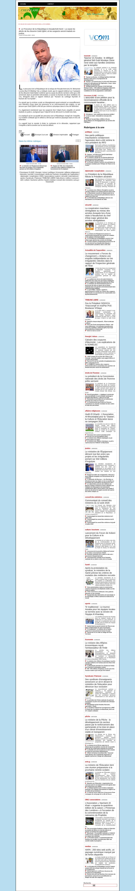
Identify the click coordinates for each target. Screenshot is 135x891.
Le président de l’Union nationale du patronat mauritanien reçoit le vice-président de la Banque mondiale (100, 701)
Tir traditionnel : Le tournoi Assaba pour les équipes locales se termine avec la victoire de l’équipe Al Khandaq (100, 610)
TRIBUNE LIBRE (48, 178)
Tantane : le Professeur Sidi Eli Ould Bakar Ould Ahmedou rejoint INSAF (98, 155)
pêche (40, 180)
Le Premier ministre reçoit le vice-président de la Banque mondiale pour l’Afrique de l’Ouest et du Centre (100, 164)
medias (52, 180)
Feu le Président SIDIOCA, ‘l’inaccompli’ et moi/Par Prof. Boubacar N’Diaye (98, 305)
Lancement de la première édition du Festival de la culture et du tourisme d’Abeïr (99, 552)
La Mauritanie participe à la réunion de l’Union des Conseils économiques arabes (99, 666)
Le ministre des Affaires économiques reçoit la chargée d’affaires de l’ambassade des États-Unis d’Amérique (100, 662)
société (30, 174)
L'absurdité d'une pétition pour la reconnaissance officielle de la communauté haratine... (99, 100)
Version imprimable (60, 135)
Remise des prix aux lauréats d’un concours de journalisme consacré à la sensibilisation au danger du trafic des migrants (100, 875)
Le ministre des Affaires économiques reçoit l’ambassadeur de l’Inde (96, 645)
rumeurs (75, 178)
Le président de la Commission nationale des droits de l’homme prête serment (100, 378)
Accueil (23, 4)
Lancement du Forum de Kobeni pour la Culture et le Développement (100, 535)
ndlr (21, 180)
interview (23, 174)
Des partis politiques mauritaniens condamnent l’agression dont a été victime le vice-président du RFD (100, 139)
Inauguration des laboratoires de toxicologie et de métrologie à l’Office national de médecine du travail (100, 596)
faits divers (61, 178)
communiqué (39, 174)
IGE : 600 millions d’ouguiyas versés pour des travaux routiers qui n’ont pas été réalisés (99, 669)
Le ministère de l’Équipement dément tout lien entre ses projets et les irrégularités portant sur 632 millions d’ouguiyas (33, 167)
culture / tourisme (30, 180)
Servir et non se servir (94, 330)
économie (59, 172)
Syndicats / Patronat (33, 178)
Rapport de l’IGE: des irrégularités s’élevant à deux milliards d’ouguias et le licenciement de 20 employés (63, 167)
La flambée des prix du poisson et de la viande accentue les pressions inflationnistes (100, 750)
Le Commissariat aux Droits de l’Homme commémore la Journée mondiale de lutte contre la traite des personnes (99, 404)
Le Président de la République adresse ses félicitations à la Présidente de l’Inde (99, 198)
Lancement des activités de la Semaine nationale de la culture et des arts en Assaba (98, 558)
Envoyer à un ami (41, 135)
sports (22, 178)
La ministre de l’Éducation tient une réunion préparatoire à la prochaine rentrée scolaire (99, 767)
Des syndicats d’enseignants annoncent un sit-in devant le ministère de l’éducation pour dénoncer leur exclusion (98, 683)
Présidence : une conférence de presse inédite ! (100, 114)
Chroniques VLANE (27, 172)
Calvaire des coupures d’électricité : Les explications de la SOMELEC (100, 342)
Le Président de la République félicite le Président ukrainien (99, 175)
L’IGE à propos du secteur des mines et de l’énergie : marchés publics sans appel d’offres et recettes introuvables (100, 358)
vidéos (68, 178)
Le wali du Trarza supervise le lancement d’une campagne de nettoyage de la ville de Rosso (100, 793)
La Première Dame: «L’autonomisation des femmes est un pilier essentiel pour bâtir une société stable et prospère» (99, 839)
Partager (75, 135)
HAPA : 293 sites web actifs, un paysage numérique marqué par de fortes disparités (100, 852)
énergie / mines (41, 172)
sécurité (64, 176)
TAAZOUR (50, 182)
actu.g (76, 180)
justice (57, 176)
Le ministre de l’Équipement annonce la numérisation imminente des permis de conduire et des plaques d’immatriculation (99, 235)
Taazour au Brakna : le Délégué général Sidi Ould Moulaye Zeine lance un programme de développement (99, 78)
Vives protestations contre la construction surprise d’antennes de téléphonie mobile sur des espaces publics (100, 588)
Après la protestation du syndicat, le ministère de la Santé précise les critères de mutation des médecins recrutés (100, 571)
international (73, 176)
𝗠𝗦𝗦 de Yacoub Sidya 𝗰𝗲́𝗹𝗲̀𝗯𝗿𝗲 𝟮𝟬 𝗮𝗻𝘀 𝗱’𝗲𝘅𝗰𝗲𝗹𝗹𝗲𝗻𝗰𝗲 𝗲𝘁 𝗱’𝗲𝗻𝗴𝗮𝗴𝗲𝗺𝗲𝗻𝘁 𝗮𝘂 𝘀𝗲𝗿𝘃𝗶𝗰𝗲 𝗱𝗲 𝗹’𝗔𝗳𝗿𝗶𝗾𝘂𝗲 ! (99, 120)
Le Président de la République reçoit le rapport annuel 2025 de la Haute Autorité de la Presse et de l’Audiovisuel (100, 868)
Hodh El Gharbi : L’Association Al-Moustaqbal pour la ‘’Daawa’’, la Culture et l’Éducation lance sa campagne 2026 (100, 418)
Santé (46, 180)
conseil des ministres (64, 180)
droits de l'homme (52, 174)
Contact (51, 4)
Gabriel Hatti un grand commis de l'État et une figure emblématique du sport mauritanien (100, 626)
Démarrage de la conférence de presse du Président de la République (98, 871)
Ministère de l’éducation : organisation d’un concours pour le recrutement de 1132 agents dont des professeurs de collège (100, 785)
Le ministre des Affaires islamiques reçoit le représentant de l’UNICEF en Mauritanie (99, 441)
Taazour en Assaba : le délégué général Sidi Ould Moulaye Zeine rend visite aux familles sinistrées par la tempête (99, 61)
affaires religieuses (72, 172)
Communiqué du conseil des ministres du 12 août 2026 (98, 501)
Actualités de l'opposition (69, 174)
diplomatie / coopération (29, 176)
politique (51, 172)
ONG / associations (47, 176)
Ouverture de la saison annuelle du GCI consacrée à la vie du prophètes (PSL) (97, 435)
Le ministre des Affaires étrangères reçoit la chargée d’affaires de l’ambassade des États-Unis (100, 190)
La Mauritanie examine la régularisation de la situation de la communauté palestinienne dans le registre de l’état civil (100, 194)
